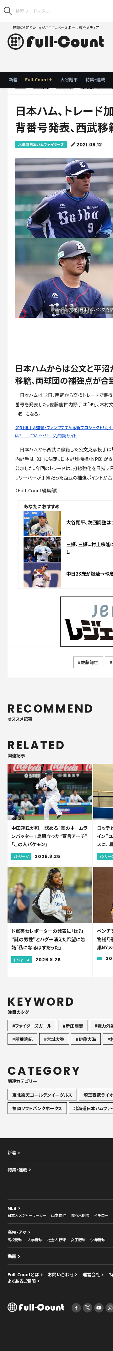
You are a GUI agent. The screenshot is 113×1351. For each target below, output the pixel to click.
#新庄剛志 (73, 1026)
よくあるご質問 (22, 1281)
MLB (12, 1208)
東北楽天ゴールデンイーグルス (42, 1095)
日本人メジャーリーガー (27, 1215)
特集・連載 (95, 79)
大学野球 (34, 1239)
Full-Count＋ (39, 79)
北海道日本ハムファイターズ (41, 144)
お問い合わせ (61, 1274)
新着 (13, 79)
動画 (12, 1256)
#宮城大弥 (54, 1039)
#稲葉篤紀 (22, 1039)
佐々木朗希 (80, 1215)
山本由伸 (58, 1215)
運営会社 (91, 1274)
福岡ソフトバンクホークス (37, 1108)
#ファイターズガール (31, 1026)
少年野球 (97, 1239)
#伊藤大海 (86, 1039)
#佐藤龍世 (88, 662)
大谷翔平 (69, 79)
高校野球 (15, 1239)
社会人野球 (56, 1239)
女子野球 (78, 1239)
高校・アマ (17, 1232)
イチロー (101, 1215)
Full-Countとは (23, 1274)
